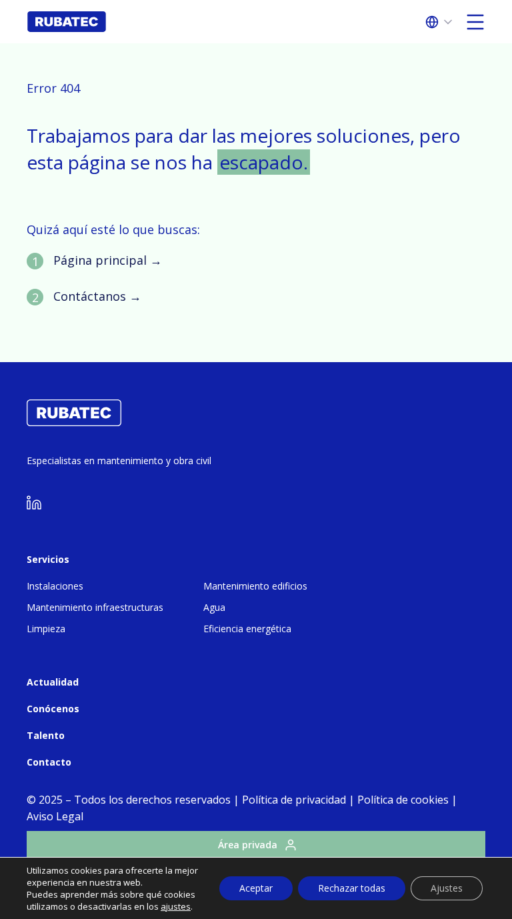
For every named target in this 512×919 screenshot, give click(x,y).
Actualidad (53, 682)
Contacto (49, 762)
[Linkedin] (34, 506)
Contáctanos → (97, 296)
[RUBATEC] (74, 422)
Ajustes (447, 888)
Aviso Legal (55, 816)
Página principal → (107, 260)
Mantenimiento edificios (255, 586)
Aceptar (256, 888)
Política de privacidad (294, 799)
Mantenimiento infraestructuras (95, 607)
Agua (214, 607)
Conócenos (53, 708)
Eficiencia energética (247, 628)
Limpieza (46, 628)
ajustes (176, 906)
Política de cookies (403, 799)
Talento (46, 735)
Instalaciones (55, 586)
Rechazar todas (351, 888)
